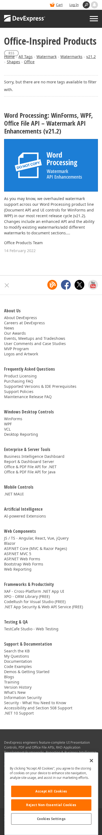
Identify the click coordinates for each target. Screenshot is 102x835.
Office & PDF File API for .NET (30, 466)
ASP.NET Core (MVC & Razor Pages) (35, 548)
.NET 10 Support (19, 713)
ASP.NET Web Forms (22, 558)
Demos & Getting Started (27, 671)
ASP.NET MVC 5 (17, 553)
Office (29, 61)
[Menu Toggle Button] (94, 18)
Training (11, 682)
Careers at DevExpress (24, 322)
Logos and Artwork (21, 353)
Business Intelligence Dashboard (34, 456)
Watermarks (71, 56)
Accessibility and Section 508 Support (38, 707)
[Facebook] (66, 285)
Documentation (18, 661)
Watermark (46, 56)
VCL (7, 429)
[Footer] (7, 285)
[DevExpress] (24, 19)
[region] (51, 793)
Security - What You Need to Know (35, 702)
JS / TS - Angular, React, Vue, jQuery (36, 538)
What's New (15, 692)
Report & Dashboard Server (29, 461)
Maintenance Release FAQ (28, 396)
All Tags (25, 56)
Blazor (10, 543)
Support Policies (18, 391)
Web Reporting (18, 569)
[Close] (91, 761)
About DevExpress (20, 317)
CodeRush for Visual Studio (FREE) (35, 601)
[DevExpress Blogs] (52, 285)
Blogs (9, 676)
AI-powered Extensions (25, 516)
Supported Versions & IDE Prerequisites (40, 386)
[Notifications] (94, 4)
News (9, 328)
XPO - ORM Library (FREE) (27, 596)
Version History (18, 687)
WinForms (13, 418)
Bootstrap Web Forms (23, 564)
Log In (74, 4)
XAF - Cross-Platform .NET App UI (34, 591)
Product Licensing (20, 376)
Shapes (13, 61)
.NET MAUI (14, 494)
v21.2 (91, 56)
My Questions (16, 656)
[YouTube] (93, 285)
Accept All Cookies (51, 791)
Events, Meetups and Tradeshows (34, 338)
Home (9, 56)
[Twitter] (79, 285)
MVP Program (16, 348)
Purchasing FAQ (18, 381)
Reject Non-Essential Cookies (51, 805)
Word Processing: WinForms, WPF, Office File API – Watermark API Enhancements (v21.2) (48, 123)
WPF (8, 423)
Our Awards (15, 333)
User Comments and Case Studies (35, 343)
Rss (11, 53)
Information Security (23, 697)
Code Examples (18, 666)
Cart (59, 4)
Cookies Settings (51, 819)
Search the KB (17, 651)
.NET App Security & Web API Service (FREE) (43, 606)
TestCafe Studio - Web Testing (31, 628)
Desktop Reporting (21, 434)
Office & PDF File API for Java (29, 471)
